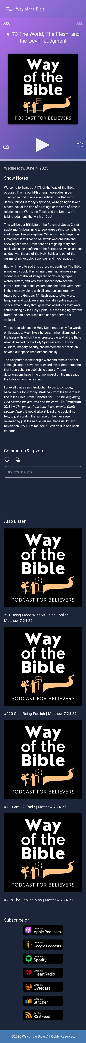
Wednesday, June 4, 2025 (26, 168)
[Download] (6, 146)
